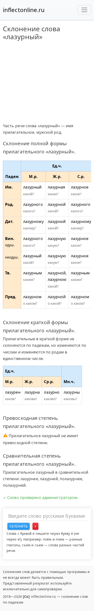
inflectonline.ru (24, 10)
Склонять (18, 526)
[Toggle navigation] (84, 10)
